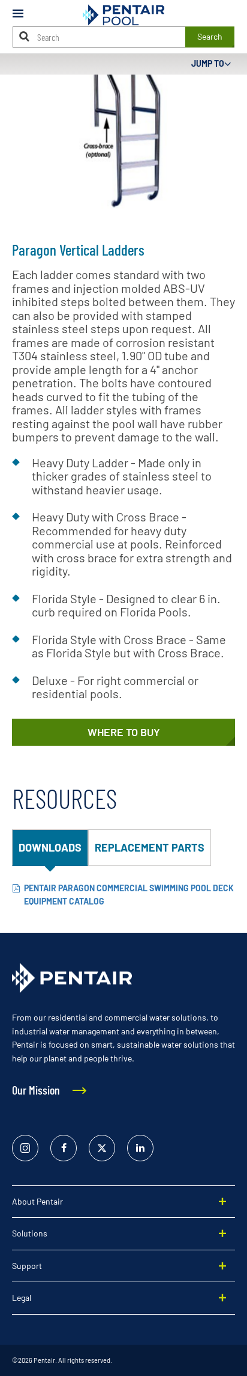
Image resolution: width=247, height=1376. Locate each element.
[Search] (25, 36)
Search (209, 36)
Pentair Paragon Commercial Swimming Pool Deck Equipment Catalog (129, 895)
